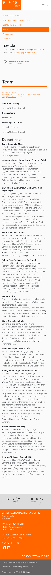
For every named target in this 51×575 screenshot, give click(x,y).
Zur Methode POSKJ (11, 15)
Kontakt (25, 567)
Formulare (7, 38)
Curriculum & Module (12, 25)
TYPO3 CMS (20, 572)
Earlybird (29, 572)
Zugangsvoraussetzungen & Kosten (18, 20)
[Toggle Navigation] (43, 5)
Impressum (6, 567)
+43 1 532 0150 (10, 530)
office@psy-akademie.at (13, 527)
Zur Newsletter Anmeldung (35, 556)
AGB (31, 567)
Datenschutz (16, 567)
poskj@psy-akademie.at (25, 52)
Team (5, 29)
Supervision (8, 34)
